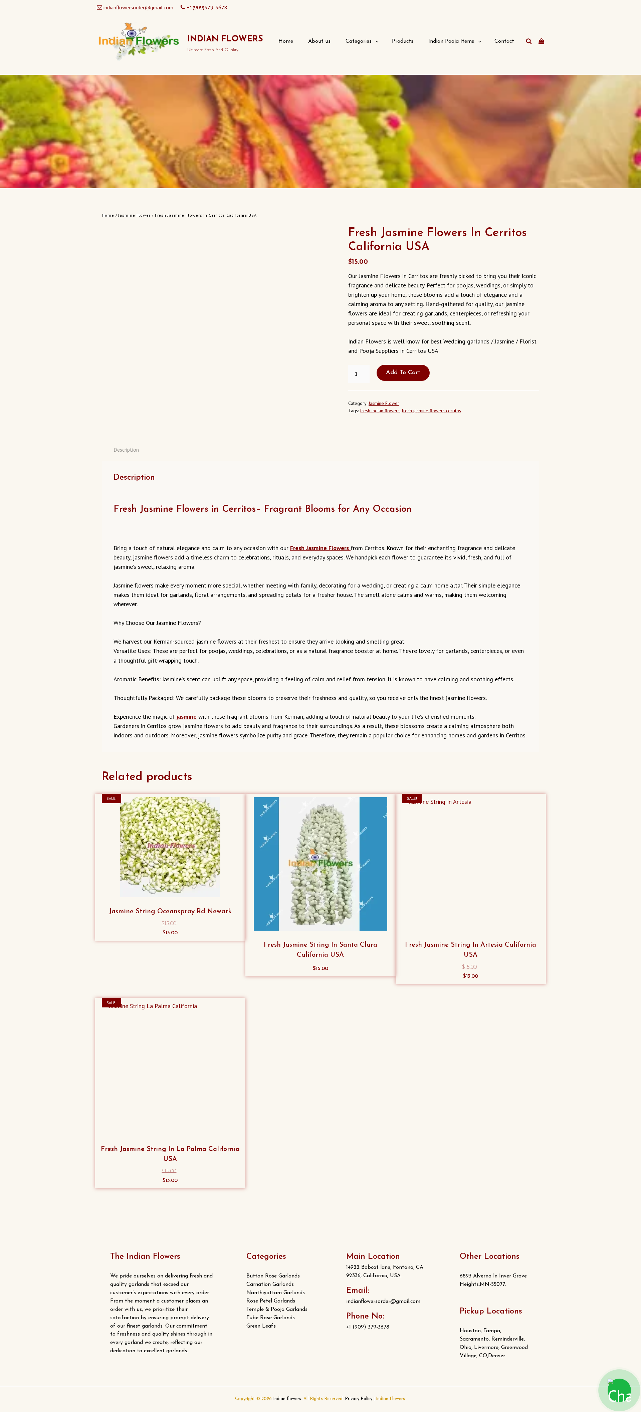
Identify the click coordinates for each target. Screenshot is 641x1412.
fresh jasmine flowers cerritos (431, 411)
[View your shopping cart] (541, 41)
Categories (359, 41)
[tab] (126, 449)
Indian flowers (225, 39)
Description (126, 449)
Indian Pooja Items (451, 41)
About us (319, 41)
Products (402, 41)
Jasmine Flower (134, 215)
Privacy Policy (358, 1399)
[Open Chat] (619, 1390)
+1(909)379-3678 (207, 7)
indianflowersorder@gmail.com (138, 7)
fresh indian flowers (380, 411)
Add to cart (403, 373)
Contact (504, 41)
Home (285, 41)
